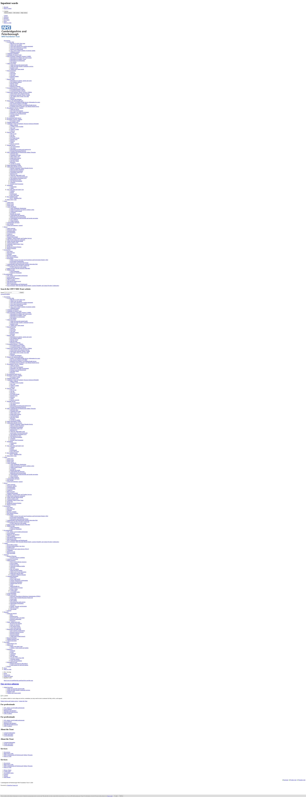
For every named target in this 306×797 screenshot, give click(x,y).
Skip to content (7, 8)
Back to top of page (9, 680)
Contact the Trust (23, 701)
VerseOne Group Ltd (12, 785)
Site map (6, 7)
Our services (7, 675)
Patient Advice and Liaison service (9, 701)
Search (2, 292)
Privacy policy (110, 795)
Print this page (17, 680)
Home (5, 673)
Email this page (25, 680)
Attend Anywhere (8, 676)
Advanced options (5, 294)
